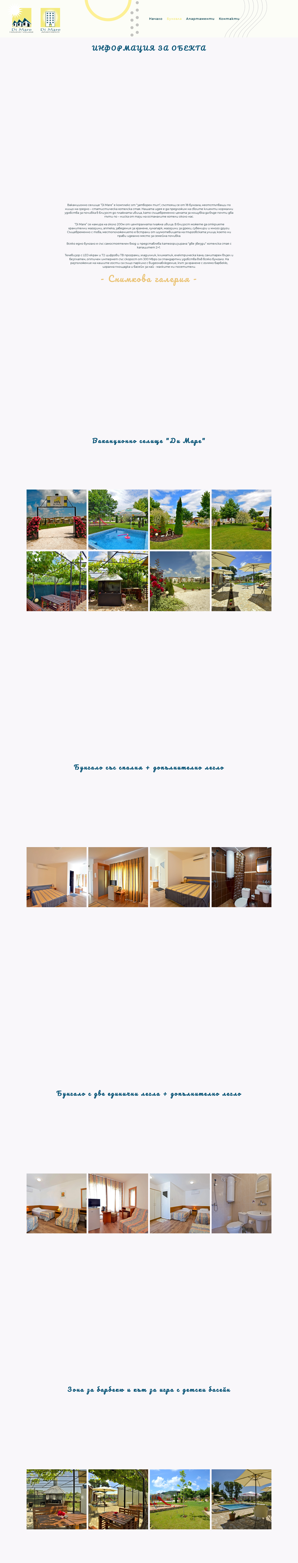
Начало (155, 19)
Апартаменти (200, 19)
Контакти (229, 19)
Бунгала (174, 19)
